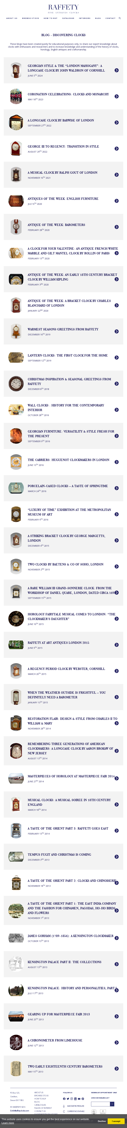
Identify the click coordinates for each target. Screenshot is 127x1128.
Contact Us (40, 1111)
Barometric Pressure (75, 1106)
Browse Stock (41, 1096)
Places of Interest (43, 1108)
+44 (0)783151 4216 (18, 1107)
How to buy (50, 18)
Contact (110, 18)
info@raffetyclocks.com (20, 1111)
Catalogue (68, 18)
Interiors (84, 18)
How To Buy (40, 1099)
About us (11, 18)
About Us (38, 1093)
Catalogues (40, 1105)
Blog (98, 18)
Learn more (8, 1123)
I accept (116, 1121)
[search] (120, 18)
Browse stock (30, 18)
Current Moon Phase (75, 1111)
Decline (102, 1121)
